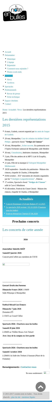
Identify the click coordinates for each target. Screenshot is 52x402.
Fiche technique (13, 97)
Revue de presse (13, 94)
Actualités (12, 110)
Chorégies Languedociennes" (23, 179)
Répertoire (11, 65)
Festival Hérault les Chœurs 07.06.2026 (22, 214)
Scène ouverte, (28, 145)
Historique (11, 59)
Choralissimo (16, 153)
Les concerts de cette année (23, 230)
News (9, 80)
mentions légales (28, 397)
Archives (10, 83)
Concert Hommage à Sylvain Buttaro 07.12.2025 (25, 204)
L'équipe (10, 62)
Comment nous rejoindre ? (17, 69)
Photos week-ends (14, 72)
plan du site (15, 397)
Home (5, 110)
